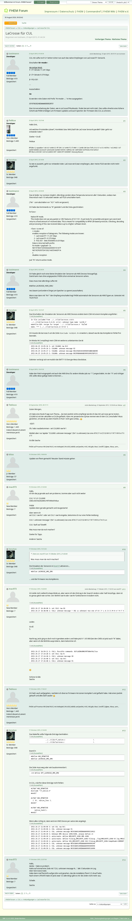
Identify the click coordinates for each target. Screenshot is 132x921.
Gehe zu (92, 904)
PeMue (12, 120)
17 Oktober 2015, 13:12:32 (38, 549)
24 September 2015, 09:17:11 (38, 405)
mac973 (13, 487)
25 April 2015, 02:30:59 (36, 270)
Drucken (123, 46)
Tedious (13, 404)
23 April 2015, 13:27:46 (36, 120)
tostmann (14, 53)
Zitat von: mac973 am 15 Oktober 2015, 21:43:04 (50, 554)
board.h (57, 566)
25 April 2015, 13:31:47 (36, 310)
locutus (12, 159)
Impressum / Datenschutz (59, 11)
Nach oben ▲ (124, 918)
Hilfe (91, 918)
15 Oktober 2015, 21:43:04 (38, 487)
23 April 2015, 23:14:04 (36, 160)
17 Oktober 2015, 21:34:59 (38, 730)
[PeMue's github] (7, 147)
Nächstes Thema (119, 39)
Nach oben (9, 893)
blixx (11, 454)
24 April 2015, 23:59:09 (36, 191)
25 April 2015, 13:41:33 (36, 369)
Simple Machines (20, 918)
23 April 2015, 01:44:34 (36, 54)
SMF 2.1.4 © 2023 (8, 918)
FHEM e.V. (123, 11)
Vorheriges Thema (103, 39)
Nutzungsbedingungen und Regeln (107, 918)
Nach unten (9, 46)
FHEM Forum (18, 10)
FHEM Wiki (109, 11)
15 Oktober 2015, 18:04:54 (38, 454)
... (29, 46)
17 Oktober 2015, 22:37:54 (38, 859)
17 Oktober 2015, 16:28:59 (38, 589)
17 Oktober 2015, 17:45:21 (38, 689)
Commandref (93, 11)
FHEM (80, 11)
